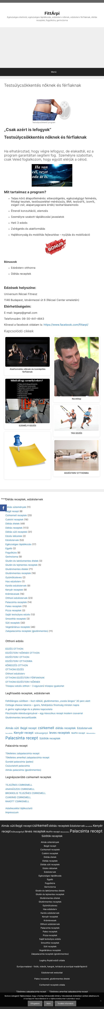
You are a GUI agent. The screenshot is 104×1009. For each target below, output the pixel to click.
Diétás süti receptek (16, 532)
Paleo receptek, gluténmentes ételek (52, 978)
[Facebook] (3, 507)
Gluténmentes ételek (16, 569)
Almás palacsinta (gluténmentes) (23, 770)
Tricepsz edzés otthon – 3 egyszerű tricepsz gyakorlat (34, 686)
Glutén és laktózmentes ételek (21, 561)
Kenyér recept (23, 732)
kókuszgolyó (41, 733)
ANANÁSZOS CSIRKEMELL (20, 789)
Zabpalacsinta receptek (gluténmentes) (26, 631)
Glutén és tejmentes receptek (21, 565)
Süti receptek (12, 622)
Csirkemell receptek (16, 515)
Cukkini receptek (14, 519)
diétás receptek (65, 728)
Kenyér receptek (14, 589)
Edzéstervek (12, 540)
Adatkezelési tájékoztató (18, 808)
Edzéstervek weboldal (52, 972)
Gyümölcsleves (13, 577)
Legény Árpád (46, 960)
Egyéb (8, 548)
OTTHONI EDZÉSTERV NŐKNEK (22, 682)
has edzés (8, 733)
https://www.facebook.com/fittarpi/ (66, 324)
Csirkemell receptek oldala (52, 985)
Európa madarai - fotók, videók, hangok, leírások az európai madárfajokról (52, 966)
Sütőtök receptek (49, 738)
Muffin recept (78, 733)
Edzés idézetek (13, 536)
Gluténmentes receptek (18, 573)
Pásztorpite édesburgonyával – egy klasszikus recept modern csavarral (44, 713)
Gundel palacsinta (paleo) (19, 761)
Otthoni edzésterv (15, 673)
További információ (65, 1003)
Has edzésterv (13, 581)
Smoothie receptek (15, 618)
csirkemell (46, 728)
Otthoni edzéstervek (16, 598)
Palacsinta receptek (16, 602)
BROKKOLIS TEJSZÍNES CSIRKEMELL (25, 793)
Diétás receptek (13, 527)
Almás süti (12, 728)
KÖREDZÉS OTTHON (16, 665)
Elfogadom (35, 1003)
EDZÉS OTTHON (14, 648)
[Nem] (100, 1000)
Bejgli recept (12, 511)
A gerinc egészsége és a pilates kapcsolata (28, 709)
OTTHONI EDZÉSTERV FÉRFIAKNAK (25, 677)
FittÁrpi (52, 13)
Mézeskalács (90, 733)
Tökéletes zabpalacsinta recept (22, 753)
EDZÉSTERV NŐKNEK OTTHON (22, 653)
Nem (49, 1003)
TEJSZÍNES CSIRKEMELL (18, 785)
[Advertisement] (52, 48)
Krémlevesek (12, 594)
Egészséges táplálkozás (18, 544)
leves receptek (59, 732)
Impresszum (12, 812)
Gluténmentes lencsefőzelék (20, 717)
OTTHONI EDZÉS (14, 669)
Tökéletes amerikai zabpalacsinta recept (27, 757)
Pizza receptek (13, 610)
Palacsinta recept (21, 738)
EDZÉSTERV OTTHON (17, 657)
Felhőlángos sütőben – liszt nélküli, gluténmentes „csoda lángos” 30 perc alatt (47, 701)
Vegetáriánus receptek (17, 627)
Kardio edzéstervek (16, 585)
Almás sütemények (15, 507)
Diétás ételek (12, 523)
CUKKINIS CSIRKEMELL (18, 797)
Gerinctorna (11, 556)
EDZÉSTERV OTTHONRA (18, 661)
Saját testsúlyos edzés (17, 614)
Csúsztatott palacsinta (17, 765)
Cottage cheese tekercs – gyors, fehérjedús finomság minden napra (42, 705)
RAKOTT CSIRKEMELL (17, 801)
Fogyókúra (11, 552)
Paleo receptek (13, 606)
